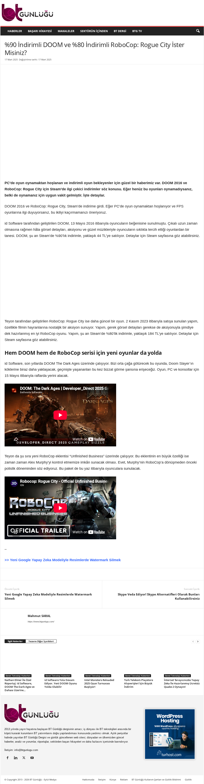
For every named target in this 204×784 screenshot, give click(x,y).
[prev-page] (193, 641)
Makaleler (66, 31)
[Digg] (45, 574)
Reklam (124, 779)
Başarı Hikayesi (40, 31)
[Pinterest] (36, 574)
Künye (113, 779)
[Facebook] (27, 574)
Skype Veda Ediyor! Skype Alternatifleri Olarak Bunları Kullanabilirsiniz (159, 596)
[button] (197, 31)
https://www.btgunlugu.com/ (41, 621)
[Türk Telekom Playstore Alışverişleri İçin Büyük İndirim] (142, 662)
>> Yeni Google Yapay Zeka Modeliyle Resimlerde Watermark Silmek (63, 560)
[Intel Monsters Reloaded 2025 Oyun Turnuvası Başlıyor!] (102, 662)
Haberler (15, 31)
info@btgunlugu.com (26, 750)
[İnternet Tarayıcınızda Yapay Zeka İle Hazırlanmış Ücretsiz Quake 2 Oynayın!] (182, 662)
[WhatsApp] (54, 574)
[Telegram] (64, 574)
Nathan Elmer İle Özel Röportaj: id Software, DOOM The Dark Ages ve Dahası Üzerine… (19, 685)
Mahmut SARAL (39, 616)
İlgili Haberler (15, 641)
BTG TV (137, 31)
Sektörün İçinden (94, 31)
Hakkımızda (88, 779)
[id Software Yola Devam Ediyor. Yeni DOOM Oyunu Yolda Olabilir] (62, 662)
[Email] (73, 574)
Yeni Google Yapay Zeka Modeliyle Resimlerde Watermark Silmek (48, 596)
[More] (82, 574)
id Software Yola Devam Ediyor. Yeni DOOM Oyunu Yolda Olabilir (60, 683)
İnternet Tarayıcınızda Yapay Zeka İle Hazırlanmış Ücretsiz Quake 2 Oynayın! (182, 683)
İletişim (102, 779)
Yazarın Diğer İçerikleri (41, 641)
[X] (18, 574)
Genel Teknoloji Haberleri (18, 675)
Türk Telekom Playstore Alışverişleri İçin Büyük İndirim (138, 683)
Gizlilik (188, 779)
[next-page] (198, 641)
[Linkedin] (9, 574)
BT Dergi (120, 31)
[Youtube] (32, 758)
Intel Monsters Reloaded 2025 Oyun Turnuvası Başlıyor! (99, 683)
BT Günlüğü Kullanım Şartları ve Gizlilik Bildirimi (156, 779)
